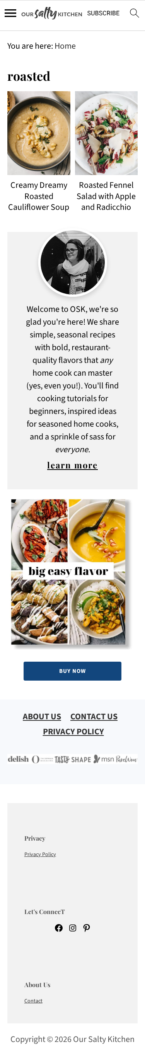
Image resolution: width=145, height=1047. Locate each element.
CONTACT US (94, 716)
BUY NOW (72, 671)
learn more (72, 465)
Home (65, 46)
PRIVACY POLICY (73, 731)
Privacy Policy (40, 854)
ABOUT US (42, 716)
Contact (33, 1001)
